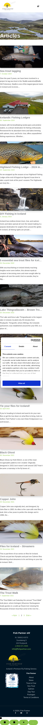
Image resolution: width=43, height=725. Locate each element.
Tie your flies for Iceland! (15, 406)
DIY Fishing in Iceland (13, 213)
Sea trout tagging (10, 71)
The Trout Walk (9, 592)
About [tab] (35, 346)
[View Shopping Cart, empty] (38, 6)
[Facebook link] (15, 713)
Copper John (8, 499)
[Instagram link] (27, 713)
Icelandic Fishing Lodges (15, 117)
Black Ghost (7, 452)
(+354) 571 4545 (21, 646)
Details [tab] (21, 346)
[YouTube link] (21, 713)
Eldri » (28, 615)
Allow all (21, 383)
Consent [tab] (7, 346)
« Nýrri (14, 615)
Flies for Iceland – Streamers (17, 546)
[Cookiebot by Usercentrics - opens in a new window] (30, 340)
